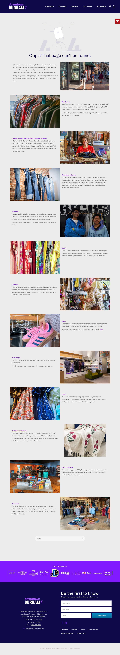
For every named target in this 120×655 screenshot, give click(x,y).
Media (83, 629)
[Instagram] (65, 623)
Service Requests (68, 633)
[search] (82, 538)
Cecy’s (64, 394)
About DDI (64, 629)
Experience (49, 6)
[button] (117, 21)
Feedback (74, 629)
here (101, 329)
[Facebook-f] (62, 623)
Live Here (74, 6)
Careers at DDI (93, 629)
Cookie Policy (81, 633)
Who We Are (101, 6)
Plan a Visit (62, 6)
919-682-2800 (36, 625)
